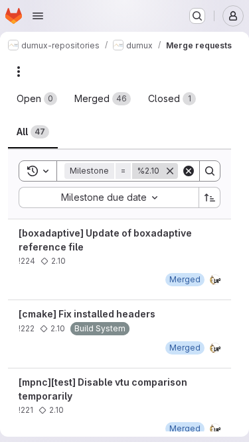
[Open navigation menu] (37, 16)
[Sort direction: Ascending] (209, 197)
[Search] (209, 171)
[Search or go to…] (197, 16)
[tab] (37, 98)
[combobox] (109, 197)
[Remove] (170, 171)
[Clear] (189, 171)
